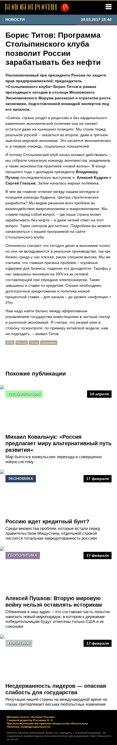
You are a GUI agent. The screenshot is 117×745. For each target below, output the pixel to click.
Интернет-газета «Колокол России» (31, 716)
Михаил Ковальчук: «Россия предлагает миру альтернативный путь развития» (58, 443)
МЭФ (10, 342)
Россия (22, 342)
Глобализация (24, 394)
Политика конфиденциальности (28, 726)
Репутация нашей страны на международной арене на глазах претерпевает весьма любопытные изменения (56, 701)
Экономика (20, 478)
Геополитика (22, 555)
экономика (48, 342)
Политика (19, 643)
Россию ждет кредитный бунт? (47, 521)
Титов (34, 342)
